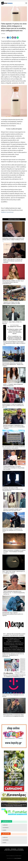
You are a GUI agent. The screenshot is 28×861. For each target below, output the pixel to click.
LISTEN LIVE (5, 825)
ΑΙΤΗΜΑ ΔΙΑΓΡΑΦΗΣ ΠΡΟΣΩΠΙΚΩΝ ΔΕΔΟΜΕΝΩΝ (14, 850)
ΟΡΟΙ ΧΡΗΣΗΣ (20, 849)
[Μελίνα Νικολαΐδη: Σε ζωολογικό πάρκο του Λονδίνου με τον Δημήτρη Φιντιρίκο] (14, 705)
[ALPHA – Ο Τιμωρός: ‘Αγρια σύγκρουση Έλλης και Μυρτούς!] (14, 375)
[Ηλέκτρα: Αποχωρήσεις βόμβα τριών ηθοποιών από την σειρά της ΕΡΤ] (14, 500)
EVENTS (4, 830)
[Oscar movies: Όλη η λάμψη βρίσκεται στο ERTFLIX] (13, 686)
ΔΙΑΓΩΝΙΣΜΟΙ (5, 827)
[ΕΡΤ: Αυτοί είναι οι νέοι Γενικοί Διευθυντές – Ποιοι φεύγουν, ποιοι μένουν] (13, 437)
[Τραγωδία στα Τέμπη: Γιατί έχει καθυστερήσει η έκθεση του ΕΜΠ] (14, 293)
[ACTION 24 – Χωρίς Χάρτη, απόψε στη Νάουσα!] (13, 313)
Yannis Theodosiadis (18, 858)
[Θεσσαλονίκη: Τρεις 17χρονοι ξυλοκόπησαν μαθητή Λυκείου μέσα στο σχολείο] (13, 603)
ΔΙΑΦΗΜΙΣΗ (7, 849)
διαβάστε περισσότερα (7, 212)
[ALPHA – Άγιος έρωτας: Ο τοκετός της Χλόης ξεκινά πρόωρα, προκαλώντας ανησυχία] (14, 250)
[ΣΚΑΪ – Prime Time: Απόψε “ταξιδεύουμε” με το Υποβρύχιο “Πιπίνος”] (13, 562)
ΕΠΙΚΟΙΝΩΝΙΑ (13, 849)
